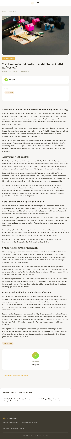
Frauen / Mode (12, 11)
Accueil (4, 11)
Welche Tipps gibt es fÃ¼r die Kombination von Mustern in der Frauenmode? (52, 400)
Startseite (6, 428)
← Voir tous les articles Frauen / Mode (15, 375)
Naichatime (12, 418)
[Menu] (38, 3)
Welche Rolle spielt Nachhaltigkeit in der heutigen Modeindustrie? (17, 400)
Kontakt (22, 428)
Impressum (14, 428)
